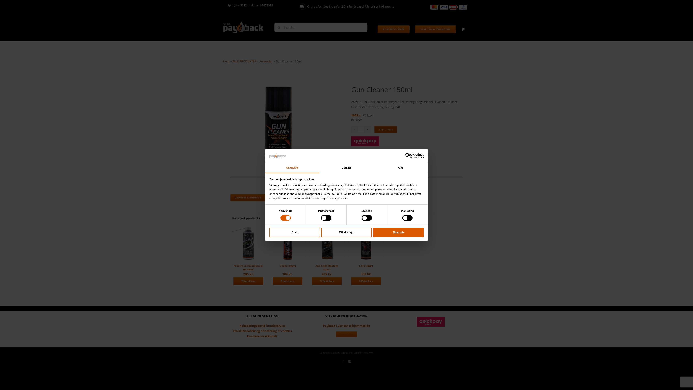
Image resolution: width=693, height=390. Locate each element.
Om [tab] (400, 167)
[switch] (326, 218)
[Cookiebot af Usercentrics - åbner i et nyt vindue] (408, 155)
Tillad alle (398, 232)
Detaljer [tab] (347, 167)
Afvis (294, 232)
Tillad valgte (346, 232)
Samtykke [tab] (292, 167)
